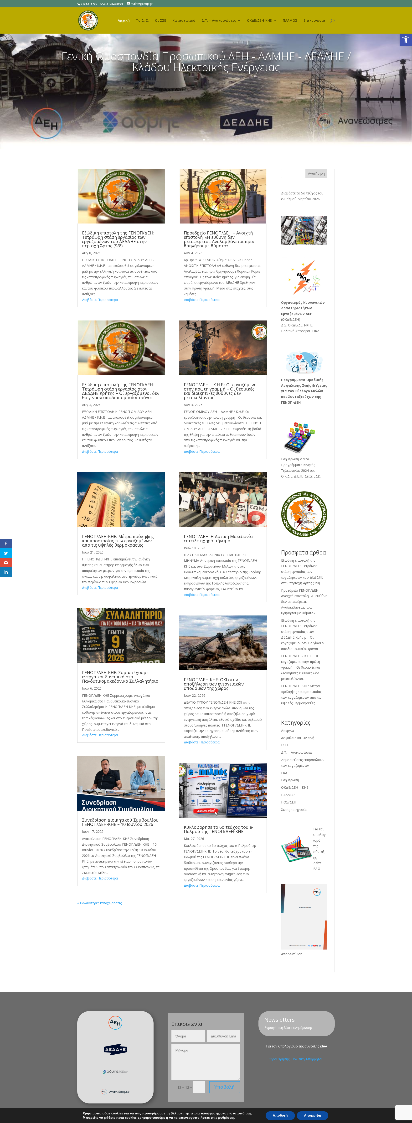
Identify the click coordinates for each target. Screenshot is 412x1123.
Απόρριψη (312, 1115)
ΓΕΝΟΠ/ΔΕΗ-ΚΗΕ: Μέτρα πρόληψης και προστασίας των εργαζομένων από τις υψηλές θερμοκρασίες (118, 541)
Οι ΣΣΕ (160, 21)
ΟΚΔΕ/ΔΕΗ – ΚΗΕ (294, 787)
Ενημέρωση (290, 780)
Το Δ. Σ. (142, 21)
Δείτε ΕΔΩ (312, 476)
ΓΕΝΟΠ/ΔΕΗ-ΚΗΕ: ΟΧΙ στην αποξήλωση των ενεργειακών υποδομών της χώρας (214, 684)
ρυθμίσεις (226, 1118)
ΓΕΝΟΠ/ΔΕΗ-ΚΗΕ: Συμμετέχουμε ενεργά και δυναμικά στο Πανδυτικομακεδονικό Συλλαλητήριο (120, 677)
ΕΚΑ (284, 773)
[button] (406, 39)
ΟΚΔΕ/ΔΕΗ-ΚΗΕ (259, 21)
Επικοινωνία (314, 21)
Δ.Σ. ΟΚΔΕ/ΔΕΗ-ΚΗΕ (297, 325)
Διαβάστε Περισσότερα (100, 299)
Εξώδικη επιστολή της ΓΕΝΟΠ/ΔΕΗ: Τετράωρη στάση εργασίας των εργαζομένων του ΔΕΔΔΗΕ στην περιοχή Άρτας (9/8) (118, 239)
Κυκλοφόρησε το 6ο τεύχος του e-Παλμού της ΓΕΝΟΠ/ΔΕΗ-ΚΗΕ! (218, 829)
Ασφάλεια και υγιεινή (297, 738)
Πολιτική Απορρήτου (307, 1059)
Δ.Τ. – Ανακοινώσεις (218, 21)
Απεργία (287, 730)
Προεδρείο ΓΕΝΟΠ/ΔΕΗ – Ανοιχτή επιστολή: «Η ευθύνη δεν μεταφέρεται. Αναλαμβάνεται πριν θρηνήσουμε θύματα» (219, 239)
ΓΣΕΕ (285, 745)
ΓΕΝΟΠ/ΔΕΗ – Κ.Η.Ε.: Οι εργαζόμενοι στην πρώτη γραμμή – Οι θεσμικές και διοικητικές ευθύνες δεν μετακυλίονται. (221, 391)
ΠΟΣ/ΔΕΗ (288, 802)
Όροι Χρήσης (279, 1059)
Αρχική (124, 21)
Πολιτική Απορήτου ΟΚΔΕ (301, 331)
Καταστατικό (183, 21)
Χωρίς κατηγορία (294, 809)
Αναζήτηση (316, 173)
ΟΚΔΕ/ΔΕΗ (290, 319)
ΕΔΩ (316, 868)
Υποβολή (224, 1087)
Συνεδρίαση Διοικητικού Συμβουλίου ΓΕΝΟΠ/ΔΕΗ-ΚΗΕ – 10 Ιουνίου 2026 (120, 822)
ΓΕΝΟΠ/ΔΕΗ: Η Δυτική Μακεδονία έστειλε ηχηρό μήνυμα (218, 539)
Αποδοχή (280, 1115)
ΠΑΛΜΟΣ (290, 21)
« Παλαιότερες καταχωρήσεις (99, 903)
